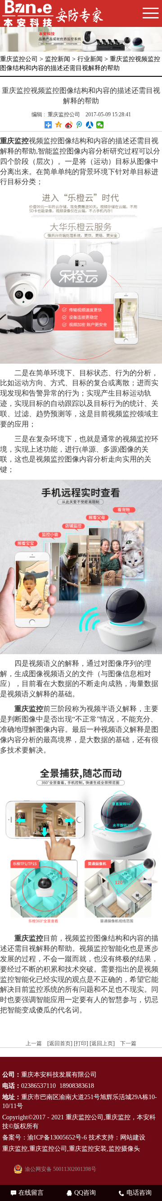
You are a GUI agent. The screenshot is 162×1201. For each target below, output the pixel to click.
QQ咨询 (81, 1192)
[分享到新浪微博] (69, 124)
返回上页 (102, 1043)
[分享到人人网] (90, 124)
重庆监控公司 (19, 59)
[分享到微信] (100, 124)
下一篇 (128, 1043)
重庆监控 (117, 1117)
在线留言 (27, 1192)
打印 (81, 1043)
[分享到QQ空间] (59, 124)
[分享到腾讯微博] (79, 124)
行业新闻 (90, 59)
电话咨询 (135, 1192)
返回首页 (60, 1043)
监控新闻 (57, 59)
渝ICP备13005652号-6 (57, 1137)
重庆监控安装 (88, 1148)
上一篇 (34, 1043)
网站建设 (132, 1137)
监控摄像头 (124, 1148)
